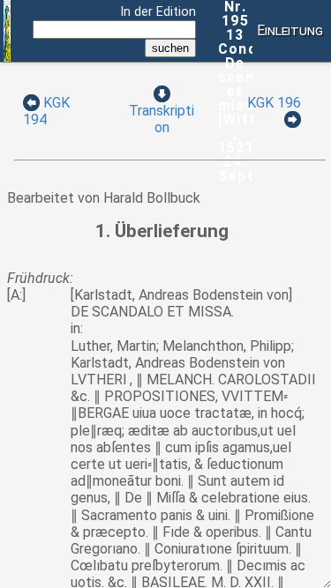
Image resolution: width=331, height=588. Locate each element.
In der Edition (158, 11)
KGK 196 (274, 102)
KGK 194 (46, 111)
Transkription (161, 119)
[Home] (7, 57)
